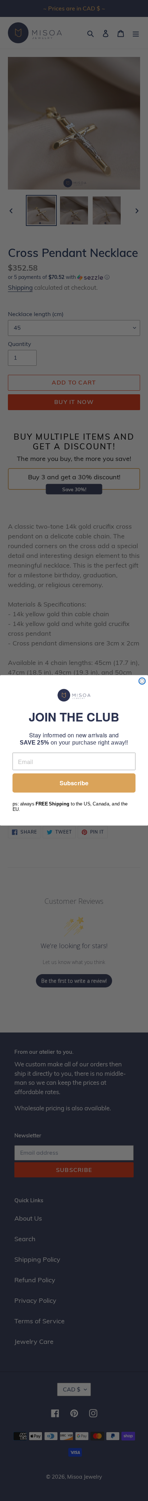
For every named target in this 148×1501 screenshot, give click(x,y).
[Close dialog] (142, 681)
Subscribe (74, 783)
